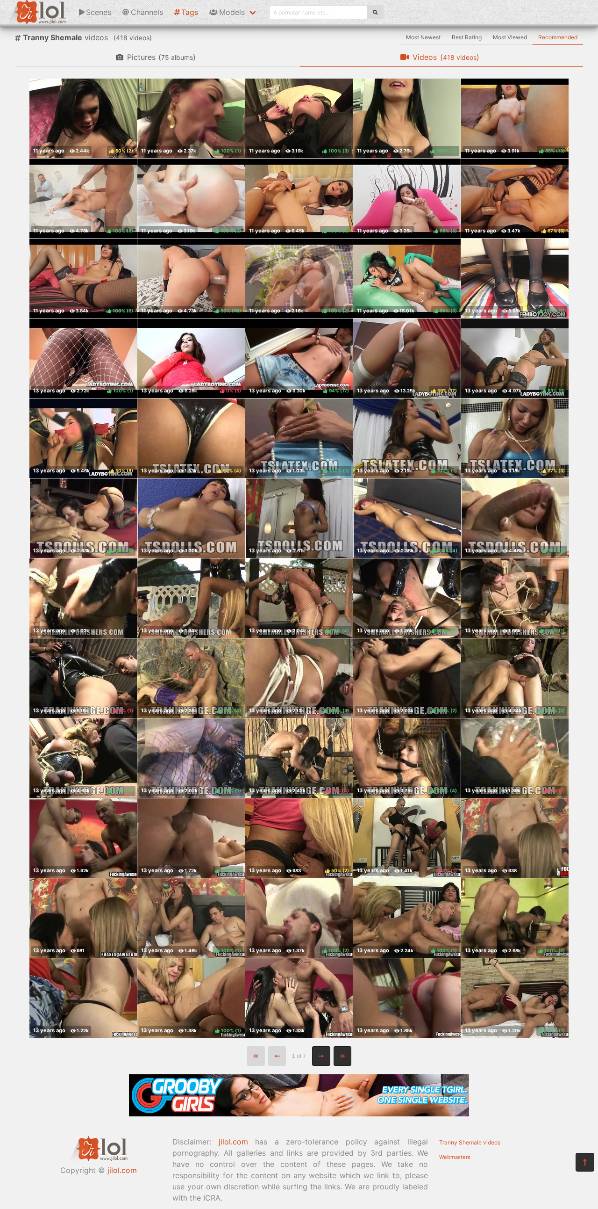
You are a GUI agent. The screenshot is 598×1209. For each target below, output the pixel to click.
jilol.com (122, 1170)
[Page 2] (321, 1056)
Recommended (557, 37)
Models (232, 12)
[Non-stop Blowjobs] (83, 918)
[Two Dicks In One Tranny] (83, 998)
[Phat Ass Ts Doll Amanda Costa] (191, 518)
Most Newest (423, 37)
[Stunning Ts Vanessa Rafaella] (299, 518)
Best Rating (467, 37)
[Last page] (343, 1056)
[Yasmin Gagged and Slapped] (83, 838)
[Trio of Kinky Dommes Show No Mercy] (191, 598)
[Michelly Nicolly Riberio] (515, 838)
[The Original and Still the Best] (299, 1113)
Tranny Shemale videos (469, 1142)
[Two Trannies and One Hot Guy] (299, 998)
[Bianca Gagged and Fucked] (407, 998)
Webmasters (454, 1157)
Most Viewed (510, 37)
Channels (147, 12)
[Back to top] (585, 1162)
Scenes (98, 12)
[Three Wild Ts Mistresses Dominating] (83, 598)
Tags (189, 12)
